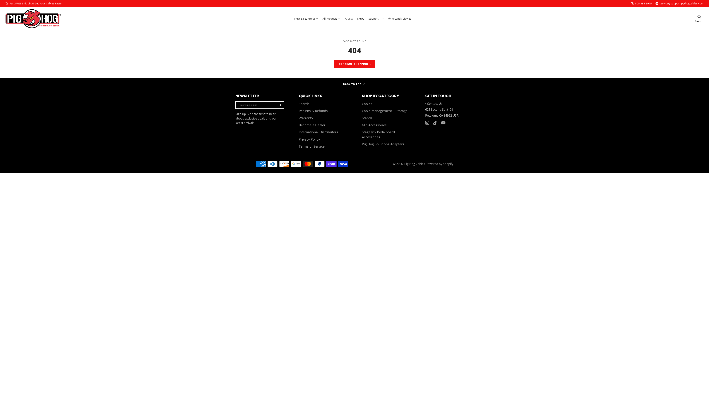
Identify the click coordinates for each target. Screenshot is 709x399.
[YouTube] (443, 123)
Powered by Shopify (439, 164)
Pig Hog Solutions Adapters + (384, 144)
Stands (367, 118)
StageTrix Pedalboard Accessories (378, 134)
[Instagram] (427, 123)
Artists (349, 18)
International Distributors (318, 132)
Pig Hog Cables (414, 164)
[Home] (33, 18)
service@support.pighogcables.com (681, 3)
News (360, 18)
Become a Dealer (312, 125)
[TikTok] (435, 123)
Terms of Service (312, 146)
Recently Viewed (401, 18)
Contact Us (434, 104)
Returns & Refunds (313, 111)
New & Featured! (304, 18)
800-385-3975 (643, 3)
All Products (330, 18)
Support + (375, 18)
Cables (367, 104)
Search (304, 104)
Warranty (306, 118)
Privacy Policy (309, 139)
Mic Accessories (374, 125)
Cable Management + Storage (384, 111)
